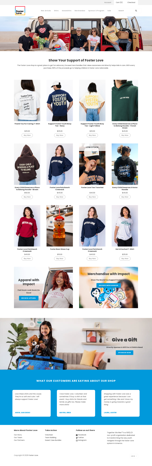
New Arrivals (46, 11)
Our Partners (19, 440)
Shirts (56, 11)
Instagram (82, 440)
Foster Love (33, 455)
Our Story (18, 435)
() (119, 2)
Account (107, 2)
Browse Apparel (28, 298)
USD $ (133, 456)
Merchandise (80, 11)
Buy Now (27, 135)
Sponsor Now (124, 353)
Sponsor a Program (96, 11)
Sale (109, 11)
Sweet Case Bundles (53, 440)
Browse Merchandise (108, 285)
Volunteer (49, 435)
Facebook (82, 435)
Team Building (50, 437)
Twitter (81, 437)
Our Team (18, 437)
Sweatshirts (66, 11)
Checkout (131, 2)
